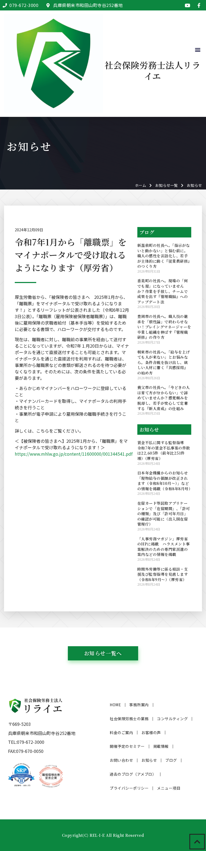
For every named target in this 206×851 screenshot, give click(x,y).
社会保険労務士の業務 (129, 718)
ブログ (171, 760)
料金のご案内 (121, 732)
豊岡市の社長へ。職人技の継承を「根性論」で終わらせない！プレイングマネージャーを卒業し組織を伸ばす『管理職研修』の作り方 (164, 327)
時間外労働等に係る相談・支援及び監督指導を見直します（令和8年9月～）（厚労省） (162, 574)
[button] (197, 49)
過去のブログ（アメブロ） (133, 774)
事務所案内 (139, 704)
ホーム (140, 185)
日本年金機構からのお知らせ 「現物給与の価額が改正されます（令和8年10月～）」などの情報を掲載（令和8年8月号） (165, 480)
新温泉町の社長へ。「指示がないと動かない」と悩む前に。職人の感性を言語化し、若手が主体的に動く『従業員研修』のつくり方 (163, 256)
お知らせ (149, 760)
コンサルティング (172, 718)
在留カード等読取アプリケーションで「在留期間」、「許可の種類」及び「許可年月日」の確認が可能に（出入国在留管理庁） (163, 513)
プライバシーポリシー (129, 788)
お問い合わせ (121, 760)
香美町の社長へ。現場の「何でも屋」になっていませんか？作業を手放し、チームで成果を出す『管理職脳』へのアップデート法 (162, 291)
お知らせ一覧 (166, 185)
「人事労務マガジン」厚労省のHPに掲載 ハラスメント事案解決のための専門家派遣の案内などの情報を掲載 (163, 546)
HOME (115, 704)
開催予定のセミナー (127, 746)
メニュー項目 (168, 788)
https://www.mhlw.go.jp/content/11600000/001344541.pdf (74, 454)
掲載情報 (161, 746)
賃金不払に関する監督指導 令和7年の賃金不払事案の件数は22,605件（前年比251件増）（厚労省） (163, 450)
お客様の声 (151, 732)
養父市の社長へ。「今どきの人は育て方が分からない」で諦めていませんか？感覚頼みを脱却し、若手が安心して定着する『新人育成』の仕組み (163, 398)
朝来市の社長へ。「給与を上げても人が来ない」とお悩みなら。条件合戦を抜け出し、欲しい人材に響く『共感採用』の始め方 (163, 362)
